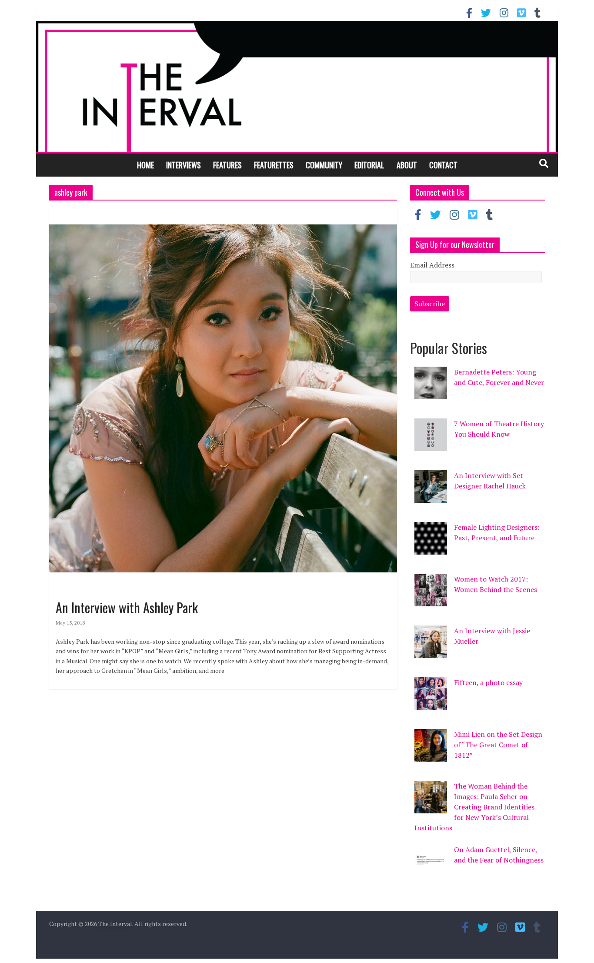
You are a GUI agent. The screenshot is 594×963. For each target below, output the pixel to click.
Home (145, 165)
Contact (443, 165)
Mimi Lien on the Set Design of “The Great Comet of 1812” (498, 744)
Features (227, 165)
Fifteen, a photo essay (488, 682)
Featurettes (274, 165)
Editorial (369, 165)
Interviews (183, 165)
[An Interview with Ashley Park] (223, 212)
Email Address (432, 265)
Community (324, 165)
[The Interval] (297, 86)
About (407, 165)
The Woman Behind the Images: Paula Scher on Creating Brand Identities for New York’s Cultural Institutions (474, 807)
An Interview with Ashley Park (127, 607)
